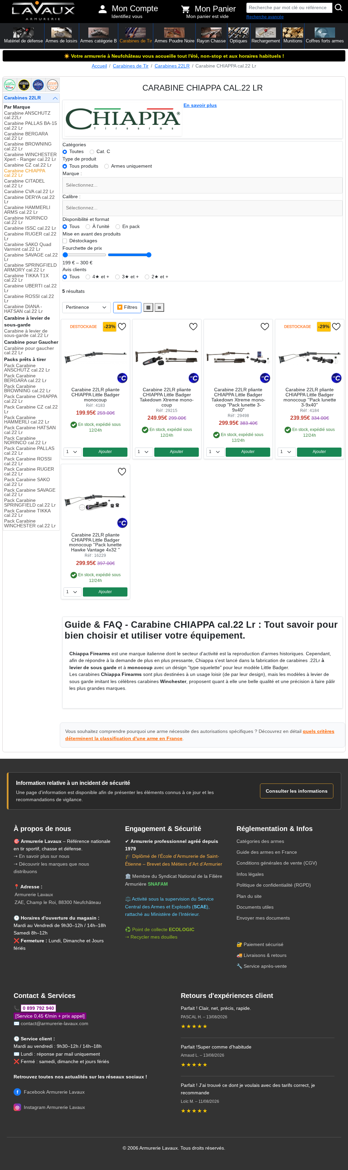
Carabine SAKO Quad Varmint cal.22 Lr (27, 247)
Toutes (76, 151)
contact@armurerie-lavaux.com (54, 1023)
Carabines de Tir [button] (136, 40)
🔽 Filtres (127, 307)
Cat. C (103, 151)
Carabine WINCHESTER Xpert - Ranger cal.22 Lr (30, 157)
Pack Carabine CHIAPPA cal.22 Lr (30, 399)
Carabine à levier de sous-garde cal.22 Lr (26, 333)
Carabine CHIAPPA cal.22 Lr (24, 173)
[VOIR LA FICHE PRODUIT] (83, 326)
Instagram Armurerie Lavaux (50, 1107)
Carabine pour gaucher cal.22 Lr (29, 351)
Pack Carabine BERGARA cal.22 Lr (25, 378)
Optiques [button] (238, 40)
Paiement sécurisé (263, 944)
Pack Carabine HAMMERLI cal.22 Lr (26, 420)
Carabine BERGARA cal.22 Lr (26, 136)
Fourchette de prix (82, 248)
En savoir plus (200, 105)
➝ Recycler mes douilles (151, 937)
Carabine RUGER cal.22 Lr (30, 236)
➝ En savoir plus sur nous (41, 856)
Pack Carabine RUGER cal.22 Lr (29, 471)
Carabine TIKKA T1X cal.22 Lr (26, 278)
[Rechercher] (339, 8)
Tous (74, 226)
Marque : (72, 173)
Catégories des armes (260, 841)
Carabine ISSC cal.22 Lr (30, 228)
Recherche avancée (265, 17)
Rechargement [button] (265, 40)
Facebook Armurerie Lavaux (51, 1092)
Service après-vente (265, 966)
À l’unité (100, 226)
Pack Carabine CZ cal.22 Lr (31, 409)
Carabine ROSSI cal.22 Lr (29, 299)
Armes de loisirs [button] (61, 40)
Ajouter (105, 451)
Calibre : (72, 196)
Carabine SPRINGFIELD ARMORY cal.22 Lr (30, 267)
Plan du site (249, 896)
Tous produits (83, 166)
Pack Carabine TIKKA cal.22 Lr (27, 513)
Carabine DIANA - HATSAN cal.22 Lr (23, 309)
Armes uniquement (131, 166)
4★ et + (100, 276)
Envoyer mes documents (263, 918)
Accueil (99, 66)
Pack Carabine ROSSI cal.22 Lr (28, 461)
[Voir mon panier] (185, 9)
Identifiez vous (126, 16)
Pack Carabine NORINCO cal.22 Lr (25, 441)
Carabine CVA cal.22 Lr (29, 191)
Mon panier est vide (207, 16)
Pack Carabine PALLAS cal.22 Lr (29, 451)
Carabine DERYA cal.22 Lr (29, 200)
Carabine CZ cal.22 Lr (28, 165)
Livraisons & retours (265, 955)
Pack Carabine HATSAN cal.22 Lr (30, 430)
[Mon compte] (102, 9)
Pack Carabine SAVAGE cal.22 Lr (29, 492)
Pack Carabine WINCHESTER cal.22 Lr (30, 523)
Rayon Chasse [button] (211, 40)
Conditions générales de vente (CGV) (277, 863)
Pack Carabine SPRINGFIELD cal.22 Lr (30, 503)
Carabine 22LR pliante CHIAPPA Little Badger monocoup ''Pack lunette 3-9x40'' (309, 397)
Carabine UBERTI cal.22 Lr (30, 288)
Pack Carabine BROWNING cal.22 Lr (27, 389)
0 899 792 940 (38, 1008)
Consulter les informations (297, 791)
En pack (131, 226)
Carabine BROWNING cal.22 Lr (28, 146)
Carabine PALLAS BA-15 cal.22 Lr (30, 126)
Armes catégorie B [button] (98, 40)
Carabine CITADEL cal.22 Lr (24, 183)
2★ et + (160, 276)
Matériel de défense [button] (23, 40)
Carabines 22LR (172, 66)
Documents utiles (255, 907)
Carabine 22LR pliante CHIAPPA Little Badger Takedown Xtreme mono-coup (167, 397)
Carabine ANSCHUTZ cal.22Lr (27, 115)
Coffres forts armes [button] (325, 40)
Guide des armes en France (267, 852)
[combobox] (203, 185)
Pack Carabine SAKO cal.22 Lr (27, 482)
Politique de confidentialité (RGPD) (274, 885)
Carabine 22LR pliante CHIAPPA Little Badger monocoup (95, 394)
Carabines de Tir (131, 66)
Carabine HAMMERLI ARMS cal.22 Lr (27, 210)
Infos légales (250, 874)
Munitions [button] (292, 40)
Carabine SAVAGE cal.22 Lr (31, 257)
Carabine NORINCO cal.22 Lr (26, 220)
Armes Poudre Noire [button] (174, 40)
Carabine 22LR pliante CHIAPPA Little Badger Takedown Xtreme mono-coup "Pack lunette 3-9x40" (238, 400)
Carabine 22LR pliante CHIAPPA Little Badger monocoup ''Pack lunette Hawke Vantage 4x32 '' (95, 542)
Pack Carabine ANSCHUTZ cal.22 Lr (27, 368)
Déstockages (83, 240)
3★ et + (130, 276)
